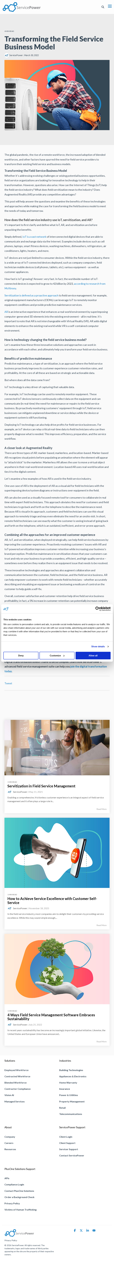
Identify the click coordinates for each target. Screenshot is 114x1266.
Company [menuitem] (9, 1136)
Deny (21, 655)
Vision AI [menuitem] (9, 1095)
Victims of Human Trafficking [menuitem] (20, 1209)
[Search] (103, 7)
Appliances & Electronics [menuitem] (72, 1076)
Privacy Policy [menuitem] (12, 1203)
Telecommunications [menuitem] (70, 1114)
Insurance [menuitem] (64, 1088)
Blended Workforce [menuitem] (15, 1082)
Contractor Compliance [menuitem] (17, 1088)
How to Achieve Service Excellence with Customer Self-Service (52, 900)
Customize (55, 655)
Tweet (8, 683)
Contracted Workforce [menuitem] (17, 1076)
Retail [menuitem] (62, 1107)
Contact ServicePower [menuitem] (71, 1155)
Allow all (93, 655)
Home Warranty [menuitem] (68, 1082)
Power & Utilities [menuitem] (68, 1095)
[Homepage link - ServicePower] (19, 1235)
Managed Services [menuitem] (14, 1101)
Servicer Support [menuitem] (68, 1149)
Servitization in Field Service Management (41, 786)
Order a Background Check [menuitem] (19, 1197)
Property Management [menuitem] (72, 1101)
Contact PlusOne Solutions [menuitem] (19, 1190)
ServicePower (16, 55)
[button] (110, 6)
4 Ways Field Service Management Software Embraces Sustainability (51, 1017)
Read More (101, 809)
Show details (98, 646)
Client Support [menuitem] (67, 1143)
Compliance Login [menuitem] (14, 1184)
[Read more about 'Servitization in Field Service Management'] (57, 747)
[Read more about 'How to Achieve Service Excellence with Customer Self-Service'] (57, 853)
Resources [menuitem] (10, 1149)
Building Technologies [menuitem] (71, 1070)
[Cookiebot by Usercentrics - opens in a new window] (98, 609)
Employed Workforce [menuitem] (16, 1070)
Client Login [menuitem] (65, 1136)
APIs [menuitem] (6, 1178)
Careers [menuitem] (8, 1143)
